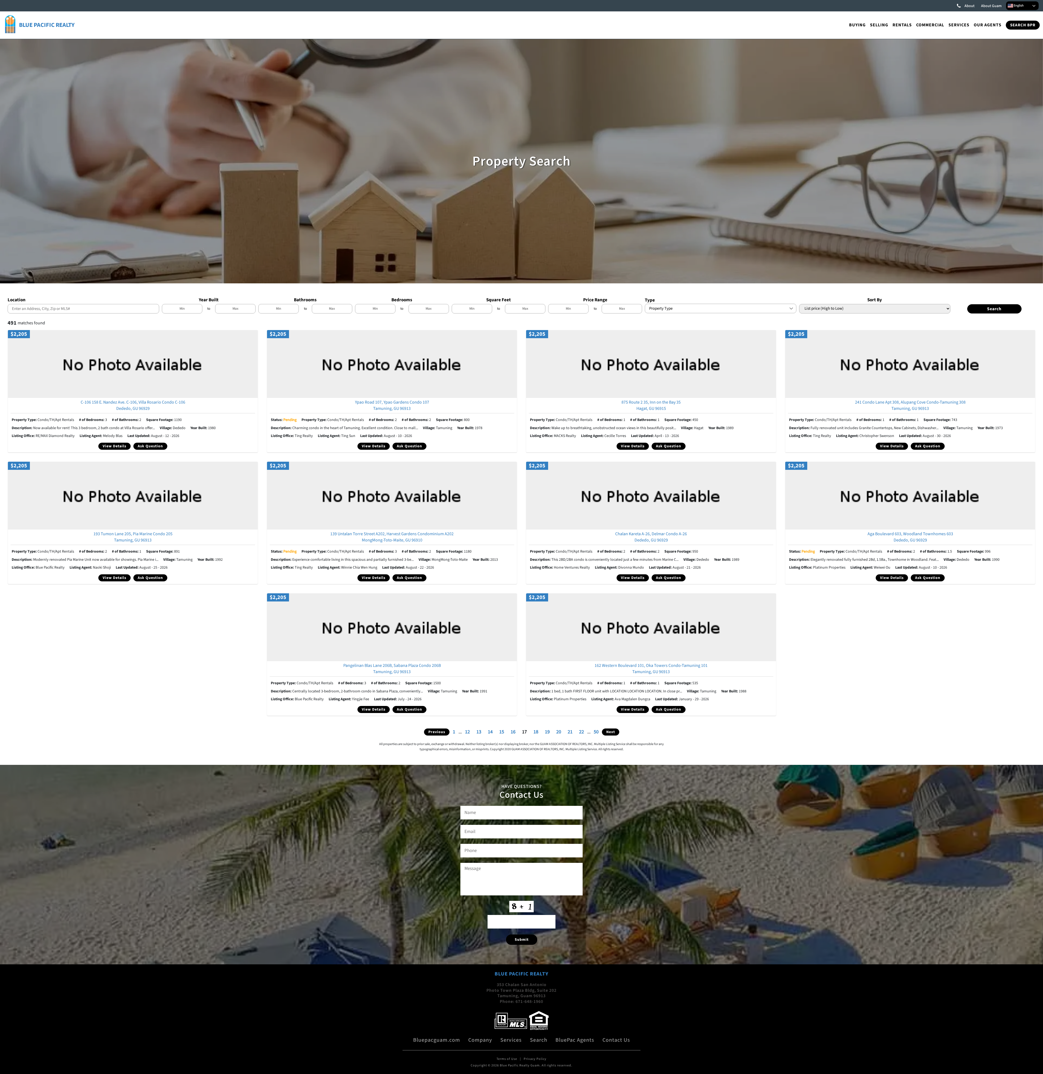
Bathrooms (305, 300)
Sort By (874, 300)
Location (17, 300)
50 (596, 731)
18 (535, 731)
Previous (436, 732)
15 (501, 731)
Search (538, 1040)
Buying (857, 25)
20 (558, 731)
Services (958, 25)
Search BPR (1022, 25)
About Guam (991, 6)
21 (570, 731)
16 (513, 731)
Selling (879, 25)
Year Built (209, 300)
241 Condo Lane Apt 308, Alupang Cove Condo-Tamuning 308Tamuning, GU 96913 (910, 405)
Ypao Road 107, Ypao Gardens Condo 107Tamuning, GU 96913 (392, 405)
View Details (114, 446)
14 (490, 731)
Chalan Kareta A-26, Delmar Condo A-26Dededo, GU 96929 (651, 537)
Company (480, 1040)
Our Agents (987, 25)
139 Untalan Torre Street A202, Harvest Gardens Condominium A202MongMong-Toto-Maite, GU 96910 (392, 537)
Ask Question (150, 446)
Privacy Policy (535, 1059)
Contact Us (616, 1040)
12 (467, 731)
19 (547, 731)
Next (610, 732)
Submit (522, 939)
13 (478, 731)
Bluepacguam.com (436, 1040)
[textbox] (85, 308)
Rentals (902, 25)
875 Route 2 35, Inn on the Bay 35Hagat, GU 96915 (651, 405)
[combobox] (83, 308)
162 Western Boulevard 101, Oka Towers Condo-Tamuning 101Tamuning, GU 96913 (651, 669)
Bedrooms (401, 300)
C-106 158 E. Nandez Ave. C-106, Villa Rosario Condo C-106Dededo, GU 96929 (133, 405)
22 (581, 731)
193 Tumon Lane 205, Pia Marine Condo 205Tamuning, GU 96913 (132, 537)
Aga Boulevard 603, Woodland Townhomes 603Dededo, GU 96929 (910, 537)
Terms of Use (507, 1059)
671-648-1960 (529, 1002)
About (970, 6)
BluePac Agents (574, 1040)
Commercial (930, 25)
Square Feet (498, 300)
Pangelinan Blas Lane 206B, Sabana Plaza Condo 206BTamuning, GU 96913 (392, 669)
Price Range (595, 300)
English (1018, 5)
